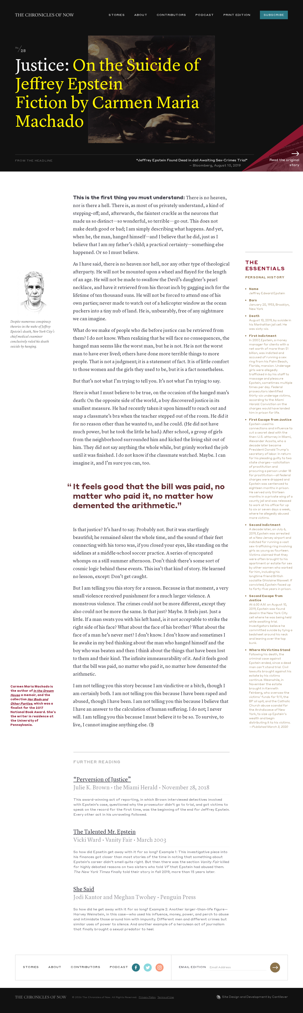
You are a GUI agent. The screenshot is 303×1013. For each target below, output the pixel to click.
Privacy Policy (147, 997)
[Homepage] (44, 14)
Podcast (205, 15)
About (140, 15)
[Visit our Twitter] (148, 967)
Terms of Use (165, 997)
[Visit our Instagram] (160, 967)
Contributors (171, 15)
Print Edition (237, 15)
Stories (117, 15)
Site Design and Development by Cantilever (255, 997)
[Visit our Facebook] (136, 967)
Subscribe (274, 15)
